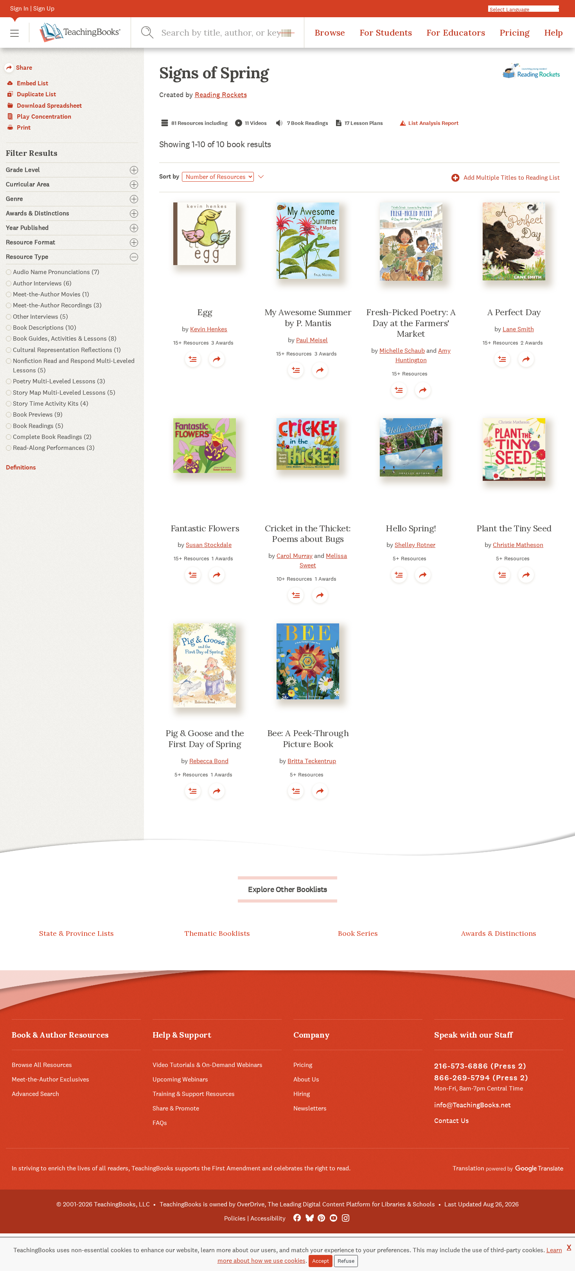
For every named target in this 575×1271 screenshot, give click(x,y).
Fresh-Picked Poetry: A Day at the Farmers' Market (410, 323)
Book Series (358, 933)
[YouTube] (333, 1218)
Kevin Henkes (208, 329)
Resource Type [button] (27, 257)
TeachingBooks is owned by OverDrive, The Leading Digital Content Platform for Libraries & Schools (297, 1204)
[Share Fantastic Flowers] (217, 575)
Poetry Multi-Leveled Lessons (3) (59, 381)
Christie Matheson (518, 545)
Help (553, 32)
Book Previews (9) (38, 414)
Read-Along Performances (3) (54, 448)
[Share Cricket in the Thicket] (320, 595)
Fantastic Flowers (205, 528)
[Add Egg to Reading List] (193, 359)
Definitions (21, 467)
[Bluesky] (309, 1218)
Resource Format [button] (31, 242)
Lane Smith (518, 329)
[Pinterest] (321, 1218)
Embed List (31, 83)
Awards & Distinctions (498, 933)
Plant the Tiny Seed (514, 528)
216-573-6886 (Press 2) (480, 1066)
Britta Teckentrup (312, 761)
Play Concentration (43, 116)
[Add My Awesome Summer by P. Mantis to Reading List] (296, 370)
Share (23, 67)
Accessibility (268, 1218)
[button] (14, 33)
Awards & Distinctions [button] (38, 213)
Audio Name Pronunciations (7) (56, 272)
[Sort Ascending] (260, 176)
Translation (469, 1168)
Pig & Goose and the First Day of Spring (204, 738)
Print (23, 127)
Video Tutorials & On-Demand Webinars (207, 1065)
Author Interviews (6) (42, 283)
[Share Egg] (217, 359)
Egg (204, 312)
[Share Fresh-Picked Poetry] (423, 390)
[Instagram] (345, 1218)
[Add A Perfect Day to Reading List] (502, 359)
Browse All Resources (42, 1065)
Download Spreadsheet (48, 105)
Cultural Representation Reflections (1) (67, 350)
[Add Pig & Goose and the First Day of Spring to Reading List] (193, 791)
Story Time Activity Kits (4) (50, 403)
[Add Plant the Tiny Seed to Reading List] (502, 575)
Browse (329, 32)
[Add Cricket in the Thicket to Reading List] (296, 595)
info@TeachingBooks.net (472, 1104)
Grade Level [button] (23, 170)
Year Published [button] (27, 228)
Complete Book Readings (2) (52, 437)
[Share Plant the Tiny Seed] (526, 575)
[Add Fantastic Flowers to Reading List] (193, 575)
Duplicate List (35, 94)
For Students (385, 32)
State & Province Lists (76, 933)
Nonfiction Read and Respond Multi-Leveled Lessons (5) (74, 365)
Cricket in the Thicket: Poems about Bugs (308, 534)
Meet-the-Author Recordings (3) (57, 305)
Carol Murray (295, 556)
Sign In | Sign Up (32, 8)
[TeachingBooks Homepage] (74, 32)
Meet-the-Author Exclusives (50, 1079)
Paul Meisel (312, 340)
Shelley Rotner (415, 545)
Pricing (515, 32)
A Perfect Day (514, 312)
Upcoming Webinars (180, 1079)
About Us (306, 1079)
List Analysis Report (433, 123)
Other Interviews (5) (40, 316)
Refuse (346, 1260)
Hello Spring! (411, 528)
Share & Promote (176, 1108)
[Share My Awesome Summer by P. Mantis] (320, 370)
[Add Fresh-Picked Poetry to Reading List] (399, 390)
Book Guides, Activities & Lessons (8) (65, 338)
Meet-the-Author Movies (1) (51, 294)
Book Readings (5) (38, 426)
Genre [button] (14, 199)
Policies (235, 1218)
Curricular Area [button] (28, 184)
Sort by (169, 176)
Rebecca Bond (208, 761)
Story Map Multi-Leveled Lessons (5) (64, 392)
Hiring (301, 1094)
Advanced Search (35, 1094)
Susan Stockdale (209, 545)
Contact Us (451, 1120)
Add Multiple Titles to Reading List (511, 177)
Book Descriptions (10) (44, 327)
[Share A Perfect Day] (526, 359)
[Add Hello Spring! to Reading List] (399, 575)
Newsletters (310, 1108)
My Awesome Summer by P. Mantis (308, 318)
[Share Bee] (320, 791)
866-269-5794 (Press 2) (481, 1077)
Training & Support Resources (194, 1094)
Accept (320, 1260)
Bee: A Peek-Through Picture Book (308, 738)
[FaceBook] (297, 1218)
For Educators (455, 32)
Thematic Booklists (217, 933)
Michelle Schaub (402, 351)
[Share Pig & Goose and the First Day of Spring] (217, 791)
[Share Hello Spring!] (423, 575)
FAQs (160, 1123)
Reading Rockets (221, 94)
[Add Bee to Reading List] (296, 791)
